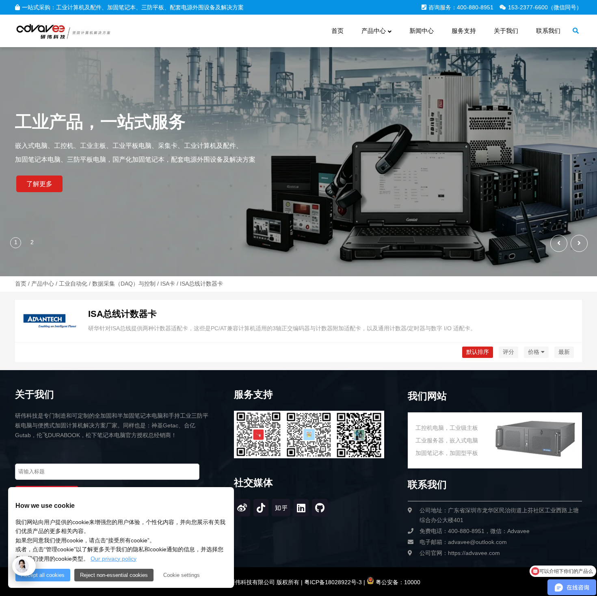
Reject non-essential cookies (114, 575)
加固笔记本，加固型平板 (446, 453)
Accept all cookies (43, 575)
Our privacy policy (113, 558)
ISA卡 (167, 283)
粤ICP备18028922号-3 (332, 582)
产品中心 (42, 283)
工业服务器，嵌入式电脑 (446, 440)
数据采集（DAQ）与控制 (124, 283)
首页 (20, 283)
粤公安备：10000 (397, 582)
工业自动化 (73, 283)
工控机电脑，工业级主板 (446, 428)
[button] (579, 243)
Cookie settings (181, 575)
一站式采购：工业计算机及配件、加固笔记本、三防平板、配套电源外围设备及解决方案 (133, 7)
